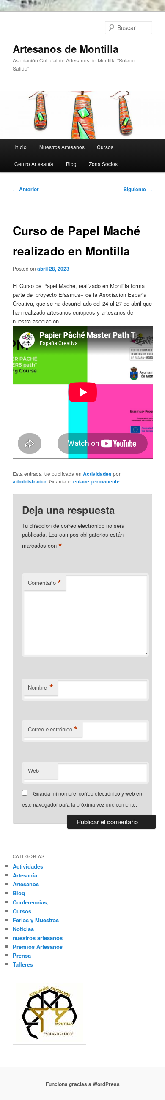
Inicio (20, 146)
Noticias (23, 929)
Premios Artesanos (38, 946)
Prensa (22, 955)
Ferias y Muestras (36, 920)
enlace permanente (96, 481)
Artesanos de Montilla (65, 48)
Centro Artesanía (33, 163)
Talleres (23, 964)
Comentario (44, 582)
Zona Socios (103, 163)
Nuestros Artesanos (62, 146)
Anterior (26, 189)
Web (33, 770)
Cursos (105, 146)
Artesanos (26, 884)
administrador (30, 481)
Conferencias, (31, 902)
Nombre (40, 687)
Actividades (97, 474)
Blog (71, 163)
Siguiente (138, 189)
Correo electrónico (53, 729)
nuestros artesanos (38, 938)
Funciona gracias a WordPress (83, 1084)
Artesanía (25, 875)
